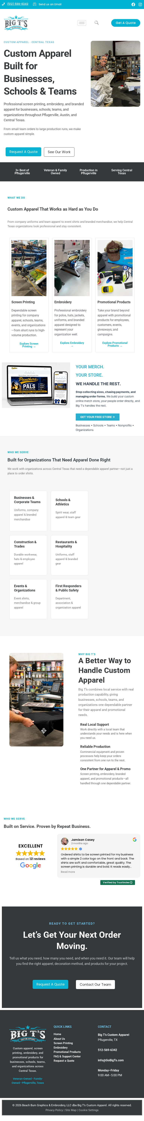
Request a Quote (64, 1060)
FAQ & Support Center (67, 1056)
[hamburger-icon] (82, 23)
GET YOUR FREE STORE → (97, 417)
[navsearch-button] (96, 23)
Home (57, 1034)
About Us (59, 1039)
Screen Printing (63, 1043)
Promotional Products (67, 1052)
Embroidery (61, 1047)
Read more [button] (68, 872)
